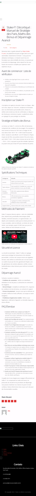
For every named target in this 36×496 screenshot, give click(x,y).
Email (15, 401)
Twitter (6, 401)
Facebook (3, 401)
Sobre (4, 451)
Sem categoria (13, 47)
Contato (5, 455)
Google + (12, 401)
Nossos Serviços (7, 453)
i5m (6, 47)
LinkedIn (9, 401)
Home (4, 449)
